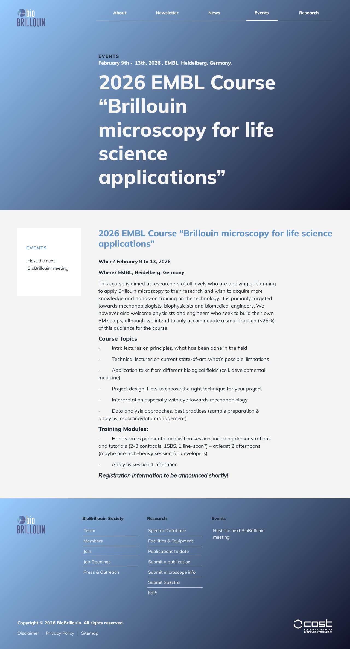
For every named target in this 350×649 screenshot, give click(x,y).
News (214, 12)
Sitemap (89, 633)
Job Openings (97, 561)
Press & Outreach (101, 572)
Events (262, 12)
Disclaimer (28, 633)
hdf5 (153, 592)
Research (309, 12)
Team (89, 530)
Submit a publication (169, 561)
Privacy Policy (60, 633)
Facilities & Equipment (170, 541)
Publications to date (168, 551)
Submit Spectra (164, 582)
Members (93, 541)
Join (87, 551)
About (119, 12)
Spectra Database (167, 530)
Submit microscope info (172, 572)
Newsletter (167, 12)
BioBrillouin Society (103, 518)
